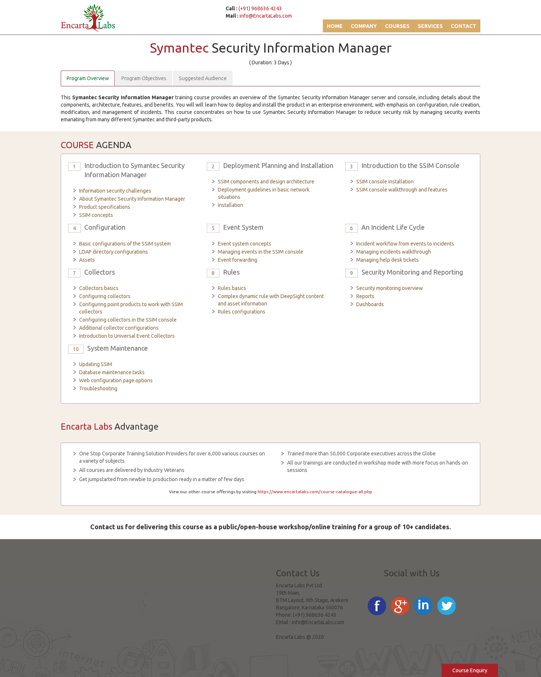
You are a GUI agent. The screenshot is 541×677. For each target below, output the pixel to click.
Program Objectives (143, 78)
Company (364, 26)
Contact (463, 26)
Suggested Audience (203, 78)
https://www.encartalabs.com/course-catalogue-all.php (315, 491)
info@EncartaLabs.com (266, 16)
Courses (397, 26)
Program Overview (88, 78)
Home (335, 26)
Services (430, 26)
